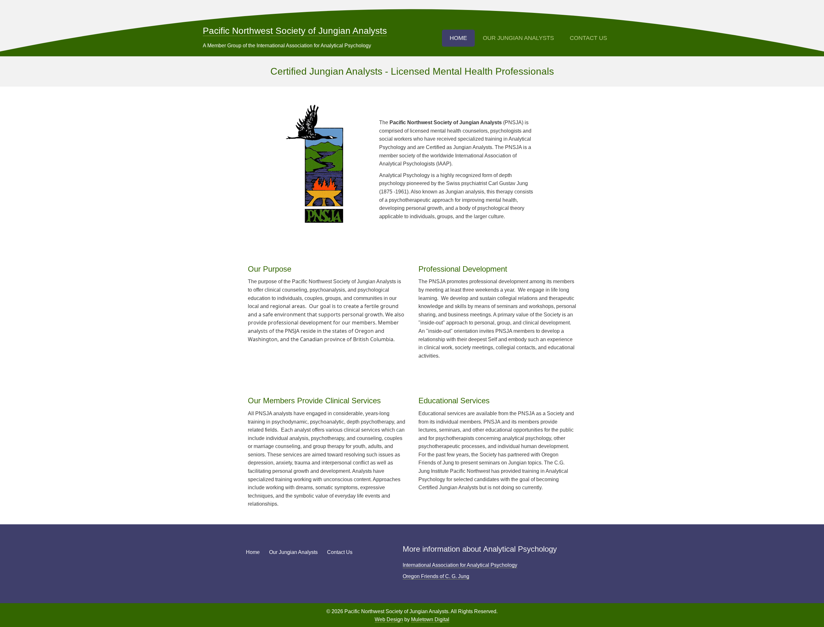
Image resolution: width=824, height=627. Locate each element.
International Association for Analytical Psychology (460, 565)
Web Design (389, 619)
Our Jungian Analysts (518, 38)
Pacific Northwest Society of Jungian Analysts (295, 31)
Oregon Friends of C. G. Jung (436, 576)
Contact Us (588, 38)
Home (458, 38)
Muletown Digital (430, 619)
